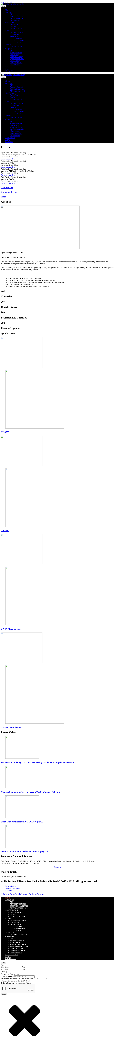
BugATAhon (19, 40)
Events (7, 30)
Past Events (14, 36)
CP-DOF (5, 530)
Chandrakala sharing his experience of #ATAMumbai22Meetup (30, 792)
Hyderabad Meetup (17, 59)
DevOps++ (14, 26)
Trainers (8, 44)
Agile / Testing (15, 24)
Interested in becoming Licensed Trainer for (17, 979)
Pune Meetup (14, 55)
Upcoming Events (16, 32)
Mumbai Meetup (16, 53)
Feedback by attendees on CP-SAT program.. (22, 822)
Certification (9, 22)
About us (8, 12)
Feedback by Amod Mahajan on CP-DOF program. (25, 851)
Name (4, 965)
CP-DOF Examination (11, 727)
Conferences (14, 34)
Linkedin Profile (7, 976)
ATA (11, 14)
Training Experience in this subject (14, 983)
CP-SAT (5, 432)
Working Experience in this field (13, 981)
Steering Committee (17, 18)
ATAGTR (18, 42)
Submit (4, 994)
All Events (18, 38)
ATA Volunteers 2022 (17, 20)
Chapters (8, 49)
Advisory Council (16, 16)
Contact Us (9, 71)
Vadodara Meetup (16, 63)
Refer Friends (10, 67)
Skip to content (6, 2)
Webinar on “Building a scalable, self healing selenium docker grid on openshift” (38, 762)
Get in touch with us (8, 159)
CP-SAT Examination (11, 629)
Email (3, 972)
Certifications (7, 187)
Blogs (7, 69)
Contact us (57, 867)
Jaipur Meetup (15, 61)
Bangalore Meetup (16, 57)
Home (7, 10)
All (11, 51)
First (23, 967)
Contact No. (6, 974)
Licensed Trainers (16, 47)
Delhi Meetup (15, 65)
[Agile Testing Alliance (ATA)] (12, 4)
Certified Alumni (16, 28)
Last (23, 969)
